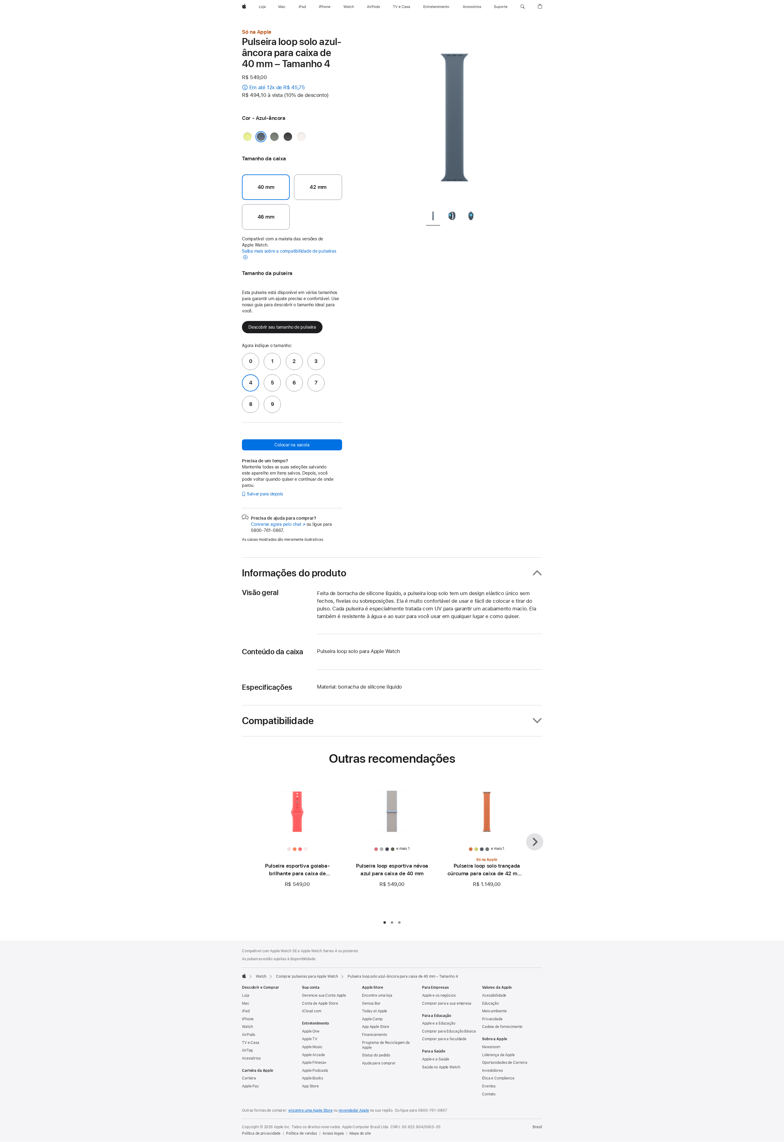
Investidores (492, 1070)
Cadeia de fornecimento (502, 1027)
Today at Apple (374, 1011)
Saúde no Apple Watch (441, 1067)
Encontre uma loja (377, 995)
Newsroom (491, 1047)
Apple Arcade (313, 1055)
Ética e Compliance (498, 1078)
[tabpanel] (454, 116)
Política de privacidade (261, 1133)
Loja (245, 995)
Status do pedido (376, 1055)
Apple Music (312, 1047)
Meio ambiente (494, 1011)
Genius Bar (371, 1003)
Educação (490, 1003)
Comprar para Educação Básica (449, 1031)
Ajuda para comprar (379, 1063)
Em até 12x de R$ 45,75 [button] (277, 87)
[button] (522, 6)
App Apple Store (375, 1027)
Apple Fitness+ (314, 1062)
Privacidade (492, 1019)
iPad (246, 1011)
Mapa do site (360, 1133)
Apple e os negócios (439, 995)
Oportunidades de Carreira (504, 1062)
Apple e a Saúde (435, 1059)
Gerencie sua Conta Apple (324, 995)
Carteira (249, 1078)
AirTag (247, 1050)
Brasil (537, 1127)
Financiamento (374, 1035)
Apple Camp (372, 1019)
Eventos (489, 1086)
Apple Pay (250, 1086)
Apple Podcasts (315, 1070)
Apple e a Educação (438, 1023)
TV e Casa (250, 1043)
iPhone (248, 1019)
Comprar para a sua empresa (446, 1003)
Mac (245, 1003)
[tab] (433, 217)
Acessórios (251, 1058)
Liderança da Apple (498, 1055)
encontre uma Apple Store (310, 1110)
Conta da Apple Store (320, 1003)
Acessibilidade (494, 995)
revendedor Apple (354, 1110)
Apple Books (312, 1078)
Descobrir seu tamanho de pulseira (282, 327)
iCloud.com (311, 1011)
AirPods (248, 1035)
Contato (489, 1094)
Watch (261, 976)
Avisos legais (333, 1133)
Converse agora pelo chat (278, 524)
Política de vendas (301, 1133)
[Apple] (244, 976)
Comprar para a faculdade (444, 1039)
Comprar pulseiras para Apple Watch (307, 976)
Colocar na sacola (291, 444)
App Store (310, 1086)
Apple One (310, 1031)
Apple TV (309, 1039)
